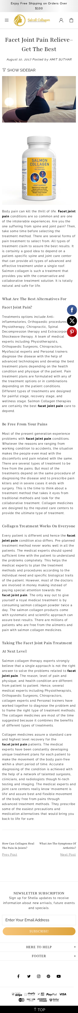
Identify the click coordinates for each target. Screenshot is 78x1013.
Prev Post (9, 854)
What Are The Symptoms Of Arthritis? (57, 846)
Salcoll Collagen (31, 20)
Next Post (68, 854)
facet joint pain (14, 744)
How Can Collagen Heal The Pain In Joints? (18, 846)
